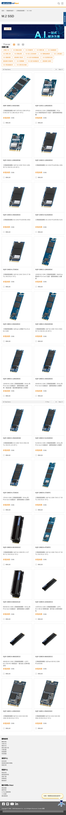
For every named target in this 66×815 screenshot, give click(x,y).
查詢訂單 (4, 765)
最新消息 (4, 790)
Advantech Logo (10, 3)
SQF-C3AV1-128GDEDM (11, 160)
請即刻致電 (48, 21)
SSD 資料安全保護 (22, 65)
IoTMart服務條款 (6, 792)
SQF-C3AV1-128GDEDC (43, 106)
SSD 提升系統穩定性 (33, 61)
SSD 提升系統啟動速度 (33, 57)
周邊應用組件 (10, 10)
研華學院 (4, 778)
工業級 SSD (6, 50)
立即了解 (7, 28)
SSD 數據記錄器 (17, 50)
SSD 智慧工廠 (7, 53)
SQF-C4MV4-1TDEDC (11, 269)
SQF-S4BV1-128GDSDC (11, 711)
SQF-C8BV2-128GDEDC (44, 269)
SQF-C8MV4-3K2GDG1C (12, 547)
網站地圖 (4, 788)
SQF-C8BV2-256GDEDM (44, 324)
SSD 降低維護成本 (8, 65)
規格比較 (8, 122)
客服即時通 (48, 19)
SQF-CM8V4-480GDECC (12, 656)
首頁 (3, 10)
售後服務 (4, 751)
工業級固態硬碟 (20, 10)
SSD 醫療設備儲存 (45, 53)
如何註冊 (4, 761)
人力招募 (4, 794)
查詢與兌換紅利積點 (7, 763)
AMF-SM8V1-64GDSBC (11, 106)
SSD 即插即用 (29, 50)
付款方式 (4, 743)
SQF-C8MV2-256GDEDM (12, 438)
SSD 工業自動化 (58, 53)
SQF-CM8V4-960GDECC (44, 656)
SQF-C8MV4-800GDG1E (11, 602)
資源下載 (4, 776)
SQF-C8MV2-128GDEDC (12, 379)
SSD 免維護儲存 (52, 50)
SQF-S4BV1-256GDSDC (43, 711)
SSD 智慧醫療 (20, 61)
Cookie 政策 (41, 808)
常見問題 (4, 753)
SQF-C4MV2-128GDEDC (44, 160)
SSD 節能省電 (18, 53)
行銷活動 (4, 749)
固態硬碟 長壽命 (47, 61)
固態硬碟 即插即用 (8, 61)
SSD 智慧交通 (40, 50)
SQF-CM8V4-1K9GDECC (44, 602)
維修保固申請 (5, 774)
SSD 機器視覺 (7, 57)
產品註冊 (4, 772)
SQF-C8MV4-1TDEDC (11, 493)
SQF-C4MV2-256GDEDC (12, 215)
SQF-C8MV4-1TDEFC (43, 493)
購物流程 (4, 741)
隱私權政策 (5, 796)
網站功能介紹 (5, 747)
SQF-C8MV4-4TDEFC (43, 547)
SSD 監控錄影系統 (48, 57)
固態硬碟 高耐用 (18, 57)
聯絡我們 (4, 780)
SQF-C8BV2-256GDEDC (11, 324)
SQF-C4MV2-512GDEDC (44, 215)
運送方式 (4, 745)
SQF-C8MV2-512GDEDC (44, 438)
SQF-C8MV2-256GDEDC (44, 379)
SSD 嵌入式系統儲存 (31, 53)
